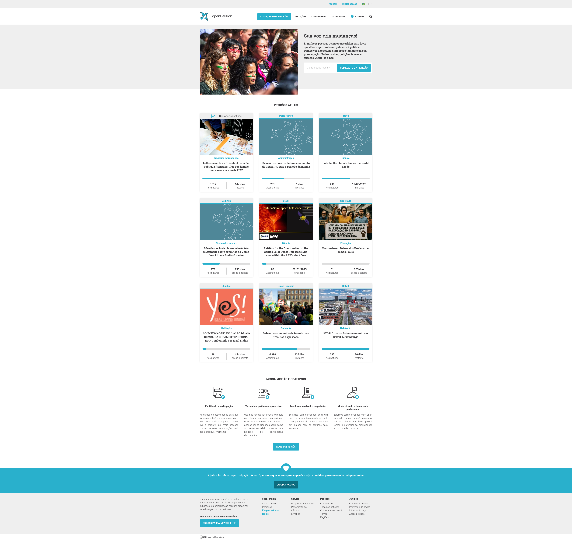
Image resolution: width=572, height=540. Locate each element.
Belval (345, 286)
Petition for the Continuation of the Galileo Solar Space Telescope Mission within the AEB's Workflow (286, 251)
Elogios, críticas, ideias (270, 512)
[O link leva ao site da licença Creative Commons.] (201, 536)
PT (367, 4)
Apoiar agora (286, 484)
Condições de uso (358, 503)
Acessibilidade (357, 513)
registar (333, 4)
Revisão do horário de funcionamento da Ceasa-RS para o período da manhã (286, 164)
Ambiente (286, 328)
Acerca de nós (269, 503)
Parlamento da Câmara (299, 509)
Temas (323, 513)
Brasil (346, 115)
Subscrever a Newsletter (219, 523)
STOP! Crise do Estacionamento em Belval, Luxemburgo (345, 335)
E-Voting (295, 513)
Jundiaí (226, 286)
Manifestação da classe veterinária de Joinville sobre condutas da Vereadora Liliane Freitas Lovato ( (226, 251)
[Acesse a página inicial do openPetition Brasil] (216, 16)
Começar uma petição (274, 16)
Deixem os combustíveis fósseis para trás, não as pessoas (286, 335)
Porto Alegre (286, 115)
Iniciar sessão (349, 4)
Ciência (346, 158)
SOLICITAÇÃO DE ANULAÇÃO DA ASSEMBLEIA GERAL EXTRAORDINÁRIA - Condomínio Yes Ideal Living (226, 337)
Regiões (324, 517)
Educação (345, 243)
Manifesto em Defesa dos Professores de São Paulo (345, 250)
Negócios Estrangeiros (226, 158)
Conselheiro (319, 16)
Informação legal (358, 510)
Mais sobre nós (286, 446)
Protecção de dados (359, 507)
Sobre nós (338, 16)
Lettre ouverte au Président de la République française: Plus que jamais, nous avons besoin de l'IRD (226, 166)
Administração (286, 158)
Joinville (226, 201)
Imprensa (267, 507)
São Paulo (345, 201)
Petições (301, 16)
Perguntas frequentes (302, 503)
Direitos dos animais (226, 243)
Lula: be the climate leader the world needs (345, 164)
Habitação (226, 328)
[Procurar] (371, 16)
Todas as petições (329, 507)
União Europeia (286, 286)
